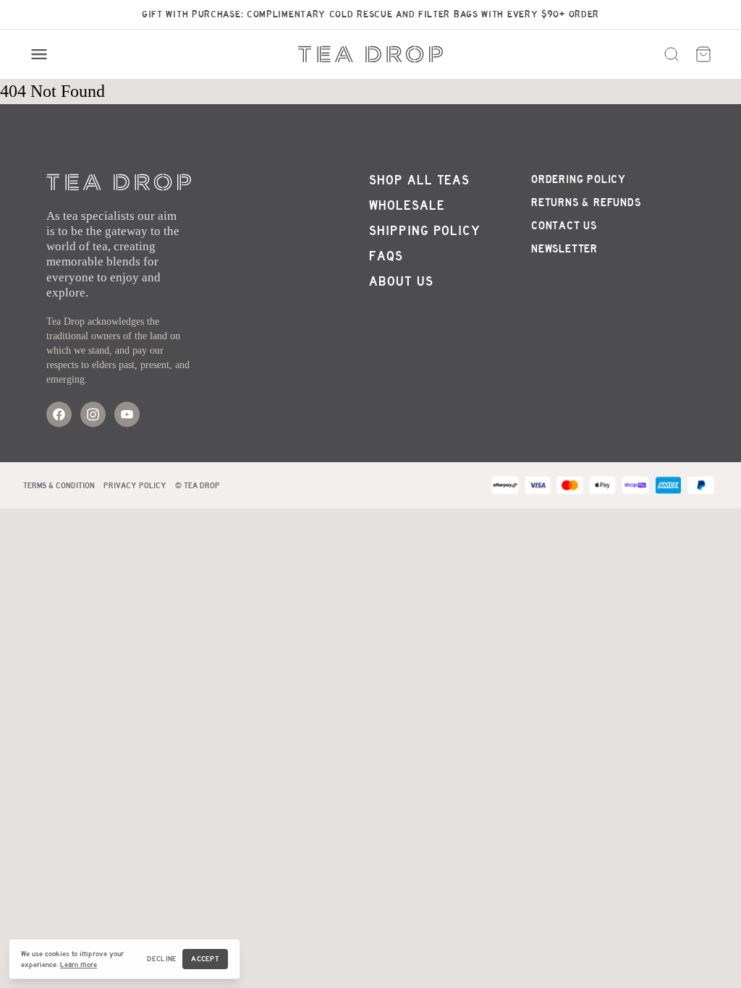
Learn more (78, 964)
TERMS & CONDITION (59, 485)
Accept (205, 958)
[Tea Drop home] (370, 54)
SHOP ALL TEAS (419, 180)
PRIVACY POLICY (134, 485)
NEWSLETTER (564, 249)
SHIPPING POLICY (424, 231)
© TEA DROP (197, 485)
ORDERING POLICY (578, 179)
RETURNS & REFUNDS (586, 202)
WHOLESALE (407, 206)
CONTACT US (564, 225)
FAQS (386, 256)
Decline (162, 958)
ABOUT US (401, 282)
